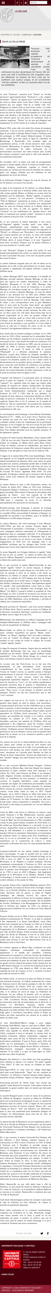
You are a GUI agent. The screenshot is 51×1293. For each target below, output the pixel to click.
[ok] (49, 1)
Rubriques (27, 34)
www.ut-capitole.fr (31, 1267)
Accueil (16, 34)
